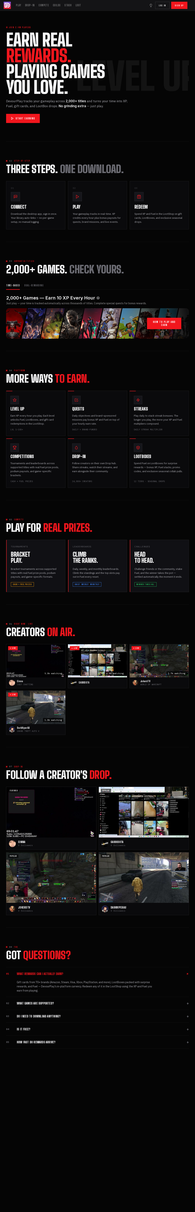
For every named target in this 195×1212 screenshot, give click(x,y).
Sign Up (179, 5)
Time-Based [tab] (13, 285)
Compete (44, 5)
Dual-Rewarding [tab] (34, 285)
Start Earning (25, 118)
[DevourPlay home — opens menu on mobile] (7, 5)
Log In (162, 5)
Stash (68, 5)
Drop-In (30, 5)
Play (18, 5)
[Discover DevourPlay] (151, 5)
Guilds (57, 5)
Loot (78, 5)
